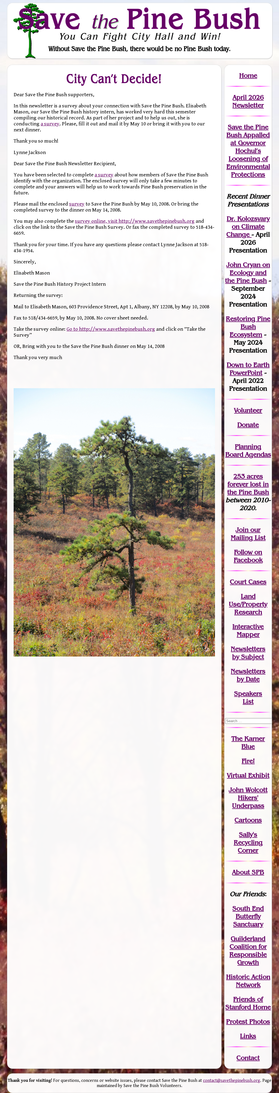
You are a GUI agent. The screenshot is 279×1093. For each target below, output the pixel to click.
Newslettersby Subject (248, 653)
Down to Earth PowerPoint (248, 369)
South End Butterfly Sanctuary (248, 916)
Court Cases (248, 582)
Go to (72, 329)
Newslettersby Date (248, 675)
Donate (248, 425)
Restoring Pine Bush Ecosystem (248, 326)
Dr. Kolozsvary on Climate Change (248, 226)
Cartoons (248, 820)
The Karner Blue (248, 742)
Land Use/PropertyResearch (248, 604)
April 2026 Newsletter (248, 101)
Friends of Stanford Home (248, 1003)
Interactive (248, 626)
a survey (50, 124)
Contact (248, 1058)
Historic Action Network (248, 981)
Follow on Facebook (248, 556)
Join (242, 530)
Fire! (248, 761)
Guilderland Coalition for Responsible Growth (248, 950)
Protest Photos (248, 1021)
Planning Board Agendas (248, 450)
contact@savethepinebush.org (231, 1080)
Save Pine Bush (139, 18)
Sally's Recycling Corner (248, 842)
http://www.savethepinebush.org (157, 221)
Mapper (248, 634)
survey (76, 204)
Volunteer (248, 410)
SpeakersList (248, 697)
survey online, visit (97, 221)
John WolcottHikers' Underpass (248, 797)
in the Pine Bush (248, 488)
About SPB (248, 872)
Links (248, 1036)
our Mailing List (248, 533)
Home (248, 75)
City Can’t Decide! (114, 78)
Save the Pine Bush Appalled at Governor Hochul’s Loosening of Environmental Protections (248, 150)
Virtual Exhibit (248, 775)
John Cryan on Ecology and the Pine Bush (247, 272)
